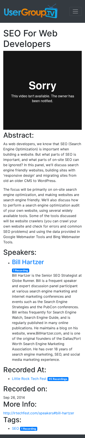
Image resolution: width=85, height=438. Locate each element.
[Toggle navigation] (75, 11)
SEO (15, 428)
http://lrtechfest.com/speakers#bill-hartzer (38, 413)
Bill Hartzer (28, 262)
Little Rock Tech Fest (29, 378)
